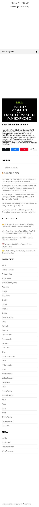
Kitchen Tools (7, 374)
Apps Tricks (6, 278)
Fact (3, 322)
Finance (5, 330)
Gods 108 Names (8, 356)
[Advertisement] (19, 28)
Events (4, 313)
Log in (4, 438)
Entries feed (6, 442)
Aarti (4, 265)
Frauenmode (7, 339)
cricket (4, 304)
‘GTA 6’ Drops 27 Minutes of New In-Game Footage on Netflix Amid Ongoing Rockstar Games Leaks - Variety (18, 196)
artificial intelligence (9, 283)
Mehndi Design (7, 395)
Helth (4, 361)
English (5, 309)
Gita (3, 352)
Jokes (4, 369)
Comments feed (8, 447)
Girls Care (5, 348)
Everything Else (8, 317)
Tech (4, 413)
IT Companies (7, 365)
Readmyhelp (19, 2)
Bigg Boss (6, 296)
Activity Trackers (8, 270)
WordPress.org (7, 451)
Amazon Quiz (7, 274)
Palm (4, 404)
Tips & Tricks (7, 417)
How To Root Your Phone (15, 124)
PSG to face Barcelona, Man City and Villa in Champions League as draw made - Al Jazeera (19, 211)
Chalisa (4, 300)
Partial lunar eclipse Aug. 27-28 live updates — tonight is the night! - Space (19, 204)
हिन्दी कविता (5, 426)
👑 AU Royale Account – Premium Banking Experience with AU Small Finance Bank (18, 225)
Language (6, 382)
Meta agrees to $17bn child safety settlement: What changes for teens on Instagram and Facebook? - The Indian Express (19, 188)
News (4, 400)
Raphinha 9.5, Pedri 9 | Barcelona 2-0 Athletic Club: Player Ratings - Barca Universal (19, 180)
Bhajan (4, 291)
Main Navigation (8, 52)
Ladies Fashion (7, 378)
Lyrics (4, 387)
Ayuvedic (5, 287)
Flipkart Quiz (7, 335)
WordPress (27, 504)
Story (4, 408)
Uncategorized (7, 421)
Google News (11, 173)
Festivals (5, 326)
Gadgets (5, 343)
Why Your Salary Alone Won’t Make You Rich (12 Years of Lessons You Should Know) (18, 232)
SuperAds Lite (8, 504)
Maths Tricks (7, 391)
